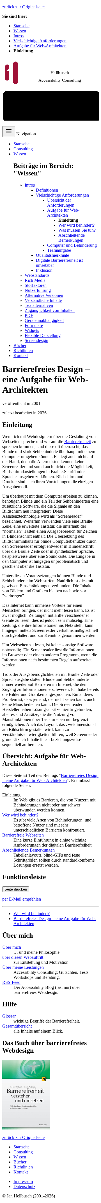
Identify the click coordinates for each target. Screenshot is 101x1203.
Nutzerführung (38, 290)
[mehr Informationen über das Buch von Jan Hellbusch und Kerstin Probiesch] (26, 1128)
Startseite (21, 25)
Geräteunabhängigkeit (44, 320)
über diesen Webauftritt (22, 957)
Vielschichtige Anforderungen (39, 40)
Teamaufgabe (59, 250)
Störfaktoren (36, 285)
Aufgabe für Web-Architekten (39, 45)
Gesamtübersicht (17, 1026)
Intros (18, 35)
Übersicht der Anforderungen (60, 202)
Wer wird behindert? (76, 225)
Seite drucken (15, 889)
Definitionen (47, 190)
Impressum (23, 1181)
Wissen (19, 30)
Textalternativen (39, 305)
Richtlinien (23, 350)
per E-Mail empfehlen (21, 899)
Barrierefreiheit (77, 441)
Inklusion (44, 270)
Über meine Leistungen (23, 967)
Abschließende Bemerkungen (71, 238)
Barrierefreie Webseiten (23, 835)
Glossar (9, 1016)
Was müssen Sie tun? (77, 230)
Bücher (19, 345)
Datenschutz (24, 1186)
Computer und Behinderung (72, 245)
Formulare (34, 325)
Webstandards (37, 275)
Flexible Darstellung (43, 335)
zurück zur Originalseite (23, 6)
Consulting (23, 148)
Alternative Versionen (44, 295)
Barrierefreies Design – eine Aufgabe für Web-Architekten (50, 778)
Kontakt (20, 355)
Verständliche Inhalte (43, 300)
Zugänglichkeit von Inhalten (50, 310)
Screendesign (36, 340)
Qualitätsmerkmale (52, 255)
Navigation (26, 133)
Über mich (11, 947)
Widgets (32, 330)
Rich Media (35, 280)
